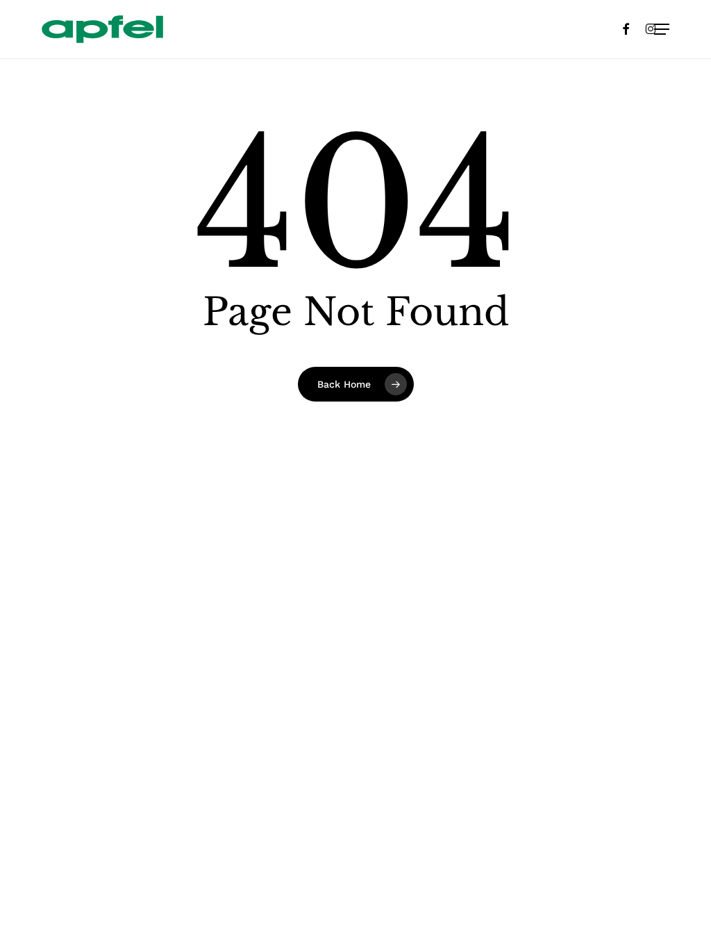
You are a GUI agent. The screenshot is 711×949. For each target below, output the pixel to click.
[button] (661, 29)
